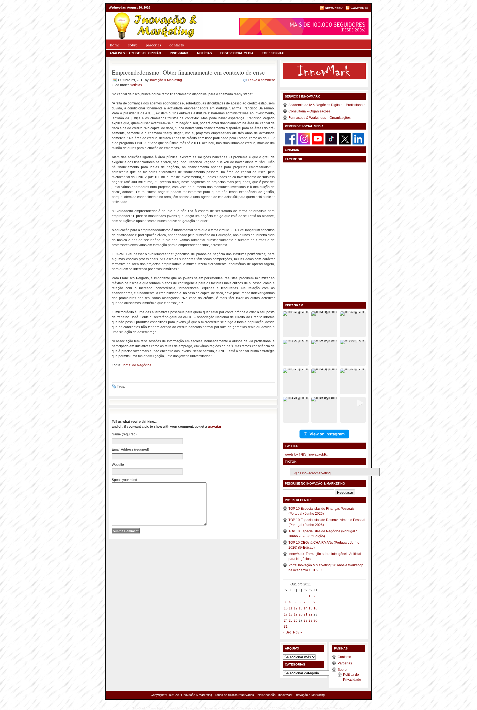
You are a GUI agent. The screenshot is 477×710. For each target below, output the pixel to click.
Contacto (176, 45)
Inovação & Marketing (165, 80)
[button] (296, 324)
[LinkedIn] (358, 138)
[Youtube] (317, 138)
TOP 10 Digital (273, 53)
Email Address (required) (130, 449)
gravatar (214, 426)
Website (118, 465)
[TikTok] (331, 138)
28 (306, 620)
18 (291, 614)
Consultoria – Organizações (309, 111)
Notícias (204, 53)
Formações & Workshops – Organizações (319, 118)
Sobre (132, 45)
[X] (344, 138)
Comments (359, 7)
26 (296, 620)
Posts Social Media (236, 53)
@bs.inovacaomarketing (312, 473)
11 (290, 608)
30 (315, 620)
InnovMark (179, 53)
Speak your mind (124, 480)
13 (301, 608)
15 (310, 608)
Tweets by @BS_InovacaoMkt (305, 454)
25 (291, 620)
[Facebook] (290, 138)
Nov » (297, 632)
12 (296, 608)
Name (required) (124, 434)
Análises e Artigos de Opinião (135, 53)
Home (115, 45)
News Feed (334, 7)
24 (286, 620)
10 (286, 608)
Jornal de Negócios (136, 365)
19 (296, 614)
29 (310, 620)
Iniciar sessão (266, 694)
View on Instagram (327, 434)
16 (315, 608)
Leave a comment (261, 80)
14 (306, 608)
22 (310, 614)
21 (306, 614)
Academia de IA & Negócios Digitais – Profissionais (326, 105)
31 (286, 627)
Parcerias (153, 45)
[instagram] (304, 138)
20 (301, 614)
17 (286, 614)
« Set (287, 632)
